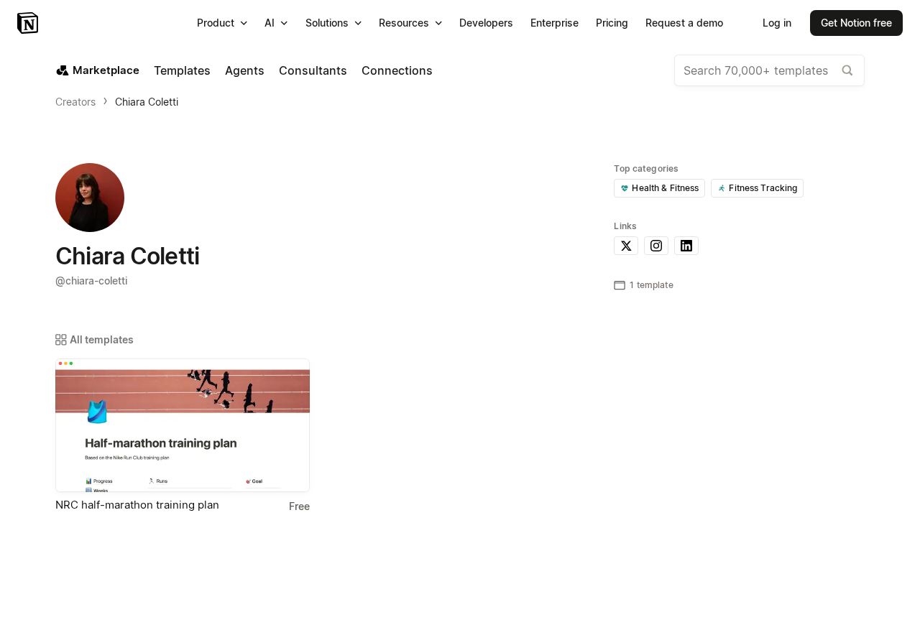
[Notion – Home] (29, 23)
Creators (75, 102)
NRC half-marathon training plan (137, 504)
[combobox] (769, 70)
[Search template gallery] (847, 70)
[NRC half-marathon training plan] (182, 425)
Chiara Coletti (146, 102)
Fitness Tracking (763, 187)
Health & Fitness (665, 187)
